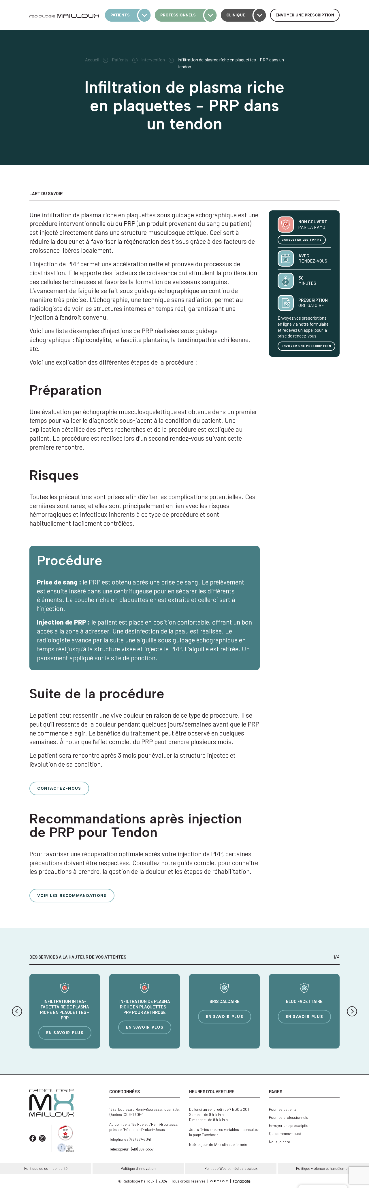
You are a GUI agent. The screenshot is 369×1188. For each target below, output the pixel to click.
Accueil (92, 59)
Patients (120, 59)
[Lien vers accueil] (64, 15)
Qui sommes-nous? (285, 1133)
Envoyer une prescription (289, 1125)
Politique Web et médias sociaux (230, 1168)
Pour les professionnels (288, 1117)
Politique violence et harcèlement (323, 1168)
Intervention (153, 59)
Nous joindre (279, 1142)
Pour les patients (283, 1109)
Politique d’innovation (138, 1168)
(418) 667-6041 (140, 1139)
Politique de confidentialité (45, 1168)
